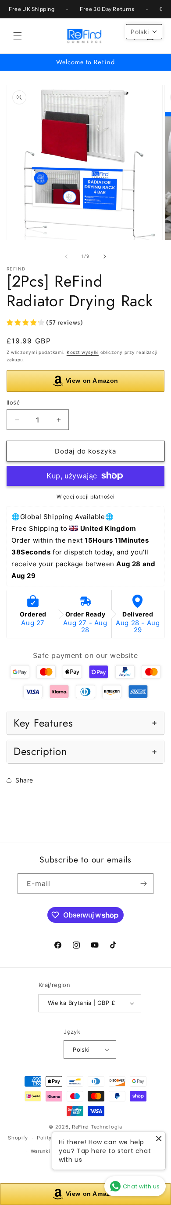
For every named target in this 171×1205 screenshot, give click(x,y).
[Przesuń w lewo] (66, 256)
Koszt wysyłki (83, 352)
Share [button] (24, 780)
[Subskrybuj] (143, 883)
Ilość (13, 402)
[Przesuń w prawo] (104, 256)
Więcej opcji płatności (86, 496)
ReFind (80, 1127)
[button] (17, 35)
